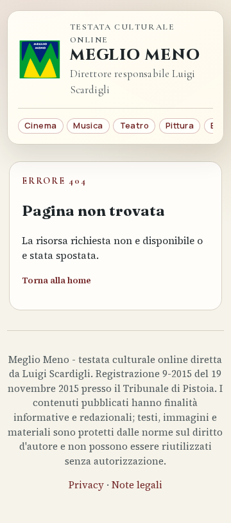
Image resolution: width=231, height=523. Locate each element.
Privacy (86, 485)
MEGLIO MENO (135, 55)
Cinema (40, 125)
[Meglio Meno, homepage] (40, 60)
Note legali (137, 485)
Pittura (180, 125)
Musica (88, 125)
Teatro (134, 125)
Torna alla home (56, 280)
